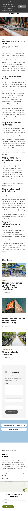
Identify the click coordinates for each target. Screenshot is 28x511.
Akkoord (22, 6)
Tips (3, 39)
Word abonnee (14, 429)
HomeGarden (15, 14)
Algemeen (4, 316)
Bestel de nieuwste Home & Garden (14, 425)
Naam (6, 397)
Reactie (7, 383)
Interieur (4, 280)
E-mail (7, 404)
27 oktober (16, 46)
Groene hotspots (7, 349)
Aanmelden (8, 506)
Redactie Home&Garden (7, 46)
